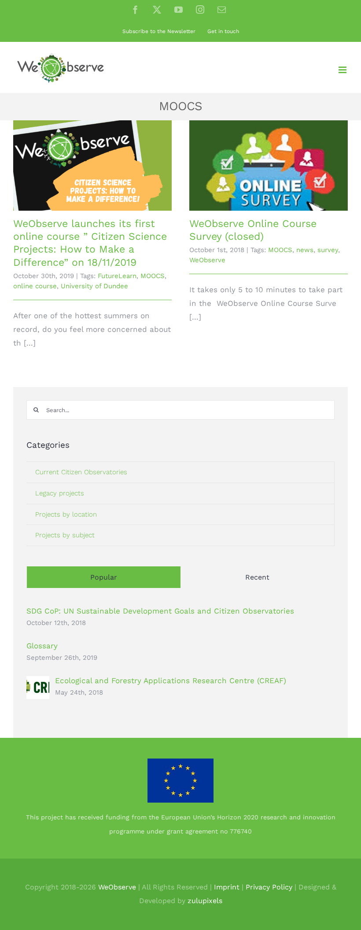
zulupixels (205, 901)
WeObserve (207, 260)
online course (35, 286)
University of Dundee (94, 286)
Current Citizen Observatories (81, 472)
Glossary (42, 645)
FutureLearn (117, 276)
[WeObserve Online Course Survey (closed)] (268, 165)
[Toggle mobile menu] (343, 69)
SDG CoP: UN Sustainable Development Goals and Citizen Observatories (160, 610)
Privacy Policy (269, 887)
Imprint (226, 887)
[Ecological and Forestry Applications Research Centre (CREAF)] (37, 682)
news (304, 250)
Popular (103, 577)
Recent (257, 577)
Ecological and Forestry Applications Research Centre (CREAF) (170, 680)
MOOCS (152, 276)
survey (327, 250)
